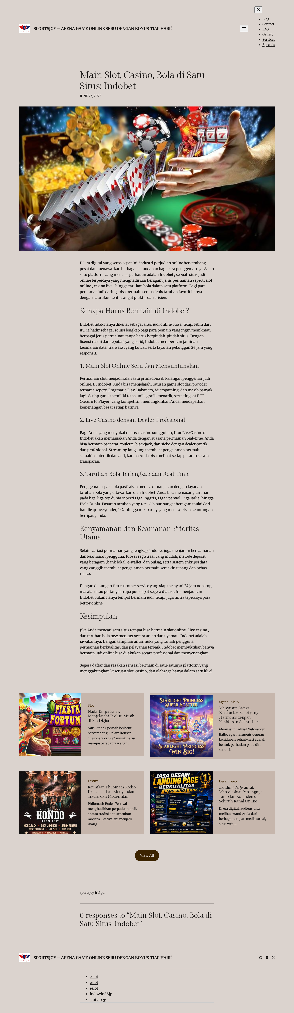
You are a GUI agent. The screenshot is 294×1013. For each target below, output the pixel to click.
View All (147, 855)
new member (122, 636)
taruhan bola (139, 286)
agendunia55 (229, 702)
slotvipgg (98, 999)
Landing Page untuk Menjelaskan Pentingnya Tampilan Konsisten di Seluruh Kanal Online (240, 794)
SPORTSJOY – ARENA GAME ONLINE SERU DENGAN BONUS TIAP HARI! (103, 28)
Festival (94, 781)
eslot (94, 976)
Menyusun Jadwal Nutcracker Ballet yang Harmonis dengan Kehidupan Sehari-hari (239, 715)
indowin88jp (101, 994)
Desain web (228, 781)
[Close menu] (258, 9)
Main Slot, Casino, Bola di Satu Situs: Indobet (142, 81)
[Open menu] (244, 28)
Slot (91, 705)
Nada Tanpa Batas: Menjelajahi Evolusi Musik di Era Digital (111, 716)
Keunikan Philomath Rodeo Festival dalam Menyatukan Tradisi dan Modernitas (112, 792)
